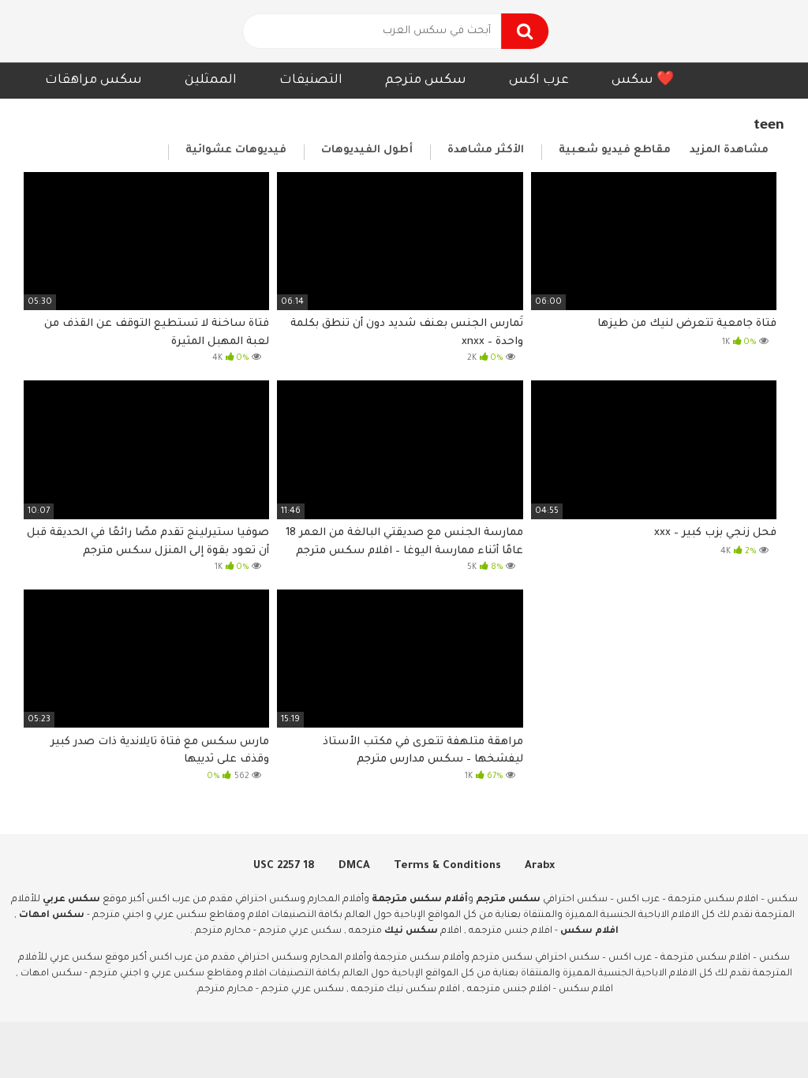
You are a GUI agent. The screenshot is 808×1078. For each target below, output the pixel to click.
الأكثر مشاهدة (485, 150)
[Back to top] (754, 1030)
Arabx (540, 866)
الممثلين (211, 80)
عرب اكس (539, 80)
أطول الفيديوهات (367, 150)
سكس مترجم (425, 80)
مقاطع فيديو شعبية (615, 150)
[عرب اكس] (95, 31)
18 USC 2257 (284, 866)
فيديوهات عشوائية (235, 150)
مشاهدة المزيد (729, 150)
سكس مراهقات (93, 80)
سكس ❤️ (643, 80)
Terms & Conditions (447, 866)
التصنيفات (310, 80)
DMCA (354, 866)
